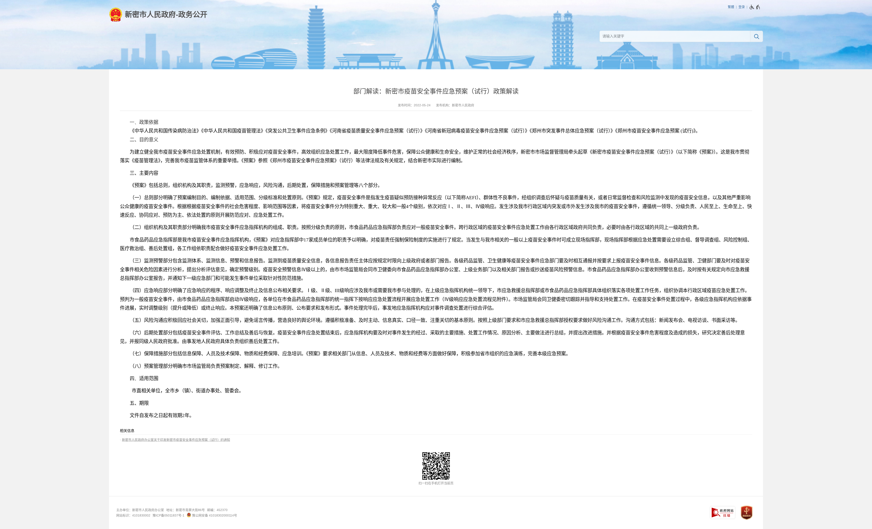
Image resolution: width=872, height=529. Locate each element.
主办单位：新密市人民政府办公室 (140, 510)
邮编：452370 (217, 510)
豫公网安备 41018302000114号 (214, 515)
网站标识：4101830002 (133, 515)
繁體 (731, 7)
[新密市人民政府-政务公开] (158, 14)
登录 (741, 7)
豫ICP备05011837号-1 (168, 515)
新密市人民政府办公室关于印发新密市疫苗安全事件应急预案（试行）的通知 (176, 440)
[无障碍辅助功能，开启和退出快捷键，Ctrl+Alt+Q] (755, 7)
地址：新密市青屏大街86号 (185, 510)
